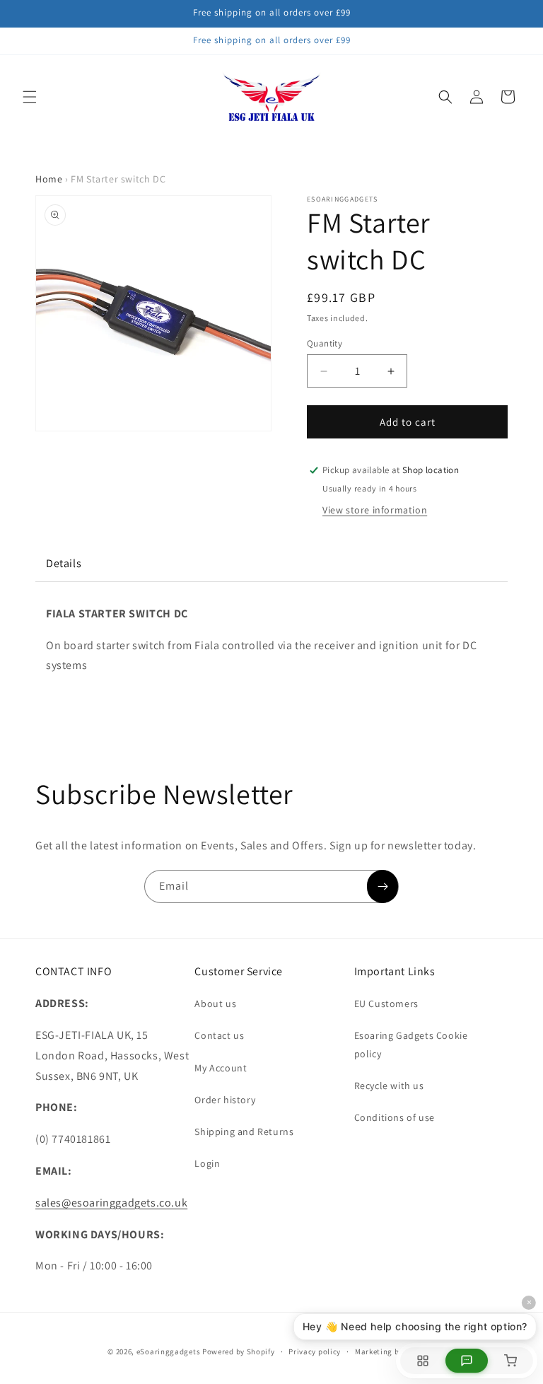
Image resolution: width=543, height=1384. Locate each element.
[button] (29, 96)
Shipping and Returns (243, 1131)
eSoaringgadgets (168, 1351)
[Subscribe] (382, 886)
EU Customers (386, 1003)
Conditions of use (394, 1117)
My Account (220, 1068)
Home (48, 179)
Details (63, 563)
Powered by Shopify (238, 1351)
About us (215, 1003)
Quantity (324, 343)
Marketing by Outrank (395, 1351)
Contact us (219, 1035)
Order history (224, 1099)
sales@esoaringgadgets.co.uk (111, 1202)
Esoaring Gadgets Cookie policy (411, 1044)
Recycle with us (389, 1085)
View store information (374, 510)
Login (207, 1163)
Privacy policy (314, 1351)
